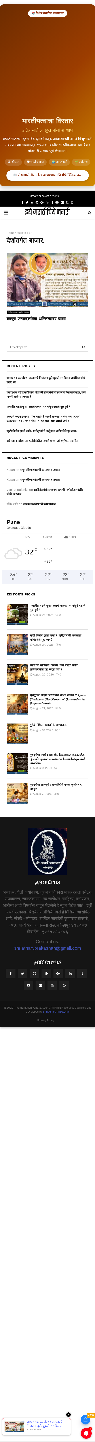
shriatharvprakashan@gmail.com (47, 948)
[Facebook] (10, 973)
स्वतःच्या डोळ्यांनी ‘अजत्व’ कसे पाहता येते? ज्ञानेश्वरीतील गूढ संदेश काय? (54, 667)
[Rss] (52, 985)
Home (10, 232)
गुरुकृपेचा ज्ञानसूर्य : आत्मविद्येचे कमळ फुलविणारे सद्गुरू (56, 786)
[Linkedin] (70, 973)
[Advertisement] (47, 66)
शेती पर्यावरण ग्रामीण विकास (18, 312)
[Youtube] (28, 985)
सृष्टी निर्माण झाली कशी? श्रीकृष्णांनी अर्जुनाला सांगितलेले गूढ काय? (42, 431)
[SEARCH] (83, 347)
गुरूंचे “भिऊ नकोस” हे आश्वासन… (48, 724)
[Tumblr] (82, 973)
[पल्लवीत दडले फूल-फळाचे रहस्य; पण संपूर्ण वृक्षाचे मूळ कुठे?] (17, 614)
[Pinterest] (46, 973)
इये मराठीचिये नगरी (47, 212)
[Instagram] (34, 973)
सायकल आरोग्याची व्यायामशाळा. (40, 504)
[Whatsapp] (64, 985)
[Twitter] (22, 973)
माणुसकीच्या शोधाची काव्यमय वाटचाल (40, 470)
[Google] (58, 973)
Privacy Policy (45, 1020)
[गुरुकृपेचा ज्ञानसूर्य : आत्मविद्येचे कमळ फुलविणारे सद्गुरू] (17, 793)
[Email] (40, 985)
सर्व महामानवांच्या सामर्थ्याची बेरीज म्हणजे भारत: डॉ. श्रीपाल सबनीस (42, 441)
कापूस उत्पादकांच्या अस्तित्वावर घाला (36, 318)
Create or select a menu (44, 196)
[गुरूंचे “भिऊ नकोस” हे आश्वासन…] (17, 734)
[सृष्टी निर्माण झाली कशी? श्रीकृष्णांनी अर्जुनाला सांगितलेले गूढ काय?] (17, 644)
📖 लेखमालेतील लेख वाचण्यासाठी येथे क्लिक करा (48, 175)
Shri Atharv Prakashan (56, 1011)
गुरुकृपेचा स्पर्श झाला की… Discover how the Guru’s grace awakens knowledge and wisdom (57, 758)
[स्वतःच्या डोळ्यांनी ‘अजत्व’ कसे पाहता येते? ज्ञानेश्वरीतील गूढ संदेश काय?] (17, 674)
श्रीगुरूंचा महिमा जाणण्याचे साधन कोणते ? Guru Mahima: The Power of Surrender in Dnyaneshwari (58, 699)
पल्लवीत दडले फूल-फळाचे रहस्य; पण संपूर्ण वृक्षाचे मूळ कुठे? (38, 406)
